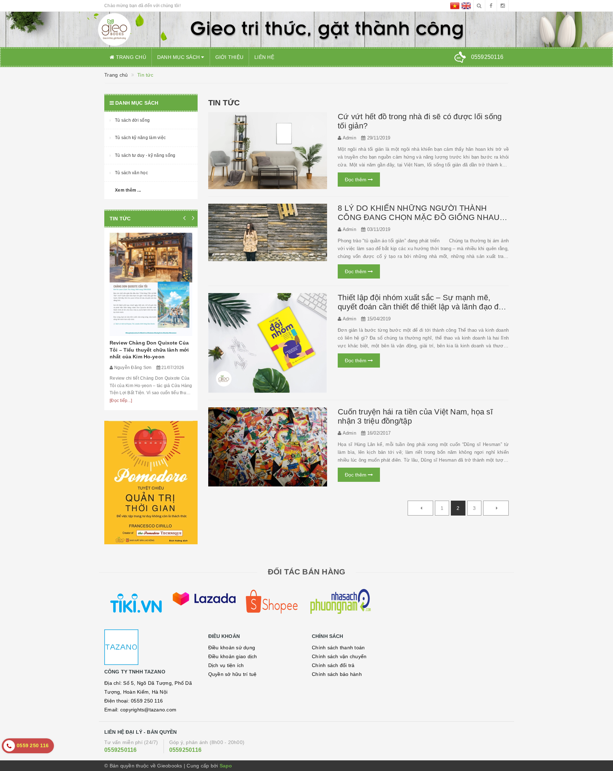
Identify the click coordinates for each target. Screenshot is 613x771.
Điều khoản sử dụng (231, 647)
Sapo (226, 766)
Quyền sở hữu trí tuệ (232, 674)
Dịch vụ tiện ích (226, 665)
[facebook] (491, 5)
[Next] (496, 508)
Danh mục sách (179, 57)
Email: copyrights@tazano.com (140, 709)
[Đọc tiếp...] (121, 400)
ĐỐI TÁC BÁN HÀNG (307, 571)
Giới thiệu (229, 57)
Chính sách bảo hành (337, 674)
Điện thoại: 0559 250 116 (133, 701)
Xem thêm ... (128, 190)
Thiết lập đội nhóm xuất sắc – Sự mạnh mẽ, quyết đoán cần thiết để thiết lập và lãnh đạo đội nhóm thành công (421, 306)
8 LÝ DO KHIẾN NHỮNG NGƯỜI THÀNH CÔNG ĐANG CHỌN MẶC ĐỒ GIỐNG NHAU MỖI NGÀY (418, 217)
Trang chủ (130, 57)
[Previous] (420, 508)
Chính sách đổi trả (333, 665)
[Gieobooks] (151, 647)
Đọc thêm (356, 179)
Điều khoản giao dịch (232, 656)
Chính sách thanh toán (338, 647)
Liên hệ (264, 57)
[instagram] (502, 5)
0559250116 (120, 750)
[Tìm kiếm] (479, 5)
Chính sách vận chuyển (339, 656)
